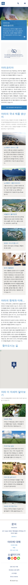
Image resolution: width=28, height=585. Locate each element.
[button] (14, 365)
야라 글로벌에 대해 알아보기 (14, 107)
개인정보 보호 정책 (14, 570)
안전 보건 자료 (14, 550)
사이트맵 (14, 573)
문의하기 (14, 536)
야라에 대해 (14, 545)
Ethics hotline (14, 576)
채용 (14, 547)
